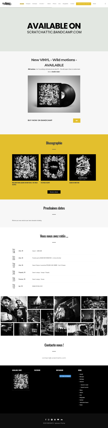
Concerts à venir (84, 385)
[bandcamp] (52, 419)
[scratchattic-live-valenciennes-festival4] (41, 302)
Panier (81, 405)
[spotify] (55, 419)
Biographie (82, 397)
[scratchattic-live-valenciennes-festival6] (7, 329)
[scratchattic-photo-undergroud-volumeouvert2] (94, 302)
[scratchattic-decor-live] (47, 323)
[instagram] (48, 419)
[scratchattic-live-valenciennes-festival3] (60, 329)
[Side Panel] (105, 3)
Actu (81, 395)
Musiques (82, 376)
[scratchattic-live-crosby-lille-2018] (87, 316)
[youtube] (58, 419)
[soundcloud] (62, 419)
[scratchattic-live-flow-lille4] (67, 309)
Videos (81, 390)
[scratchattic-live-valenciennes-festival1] (27, 329)
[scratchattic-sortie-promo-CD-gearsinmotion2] (14, 309)
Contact (81, 400)
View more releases (54, 192)
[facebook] (45, 419)
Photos (81, 392)
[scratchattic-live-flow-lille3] (81, 329)
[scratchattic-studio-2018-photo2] (34, 316)
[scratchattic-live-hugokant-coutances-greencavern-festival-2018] (101, 323)
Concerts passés (84, 387)
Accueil (81, 374)
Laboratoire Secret (84, 402)
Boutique (82, 379)
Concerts (82, 381)
